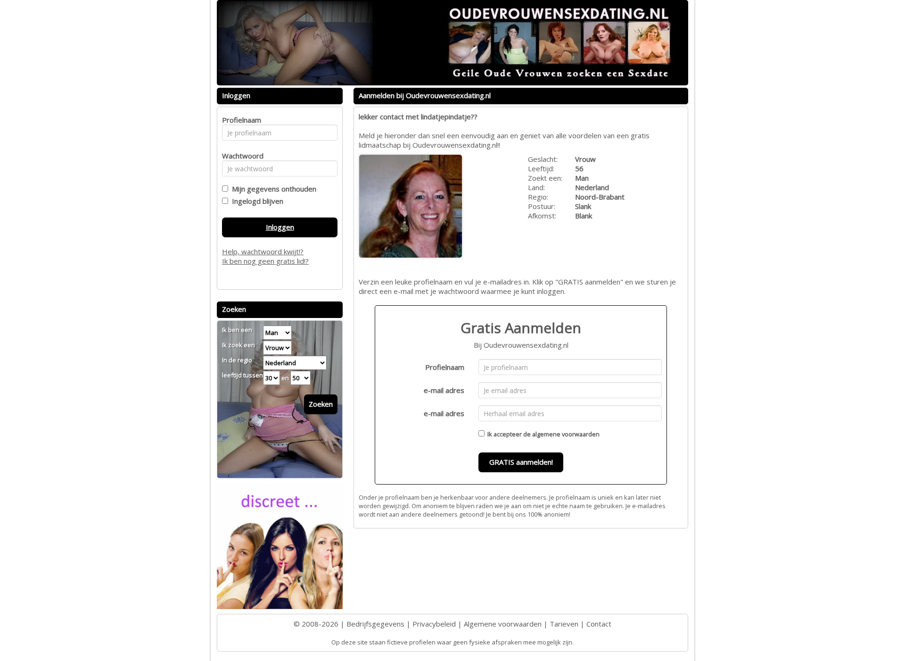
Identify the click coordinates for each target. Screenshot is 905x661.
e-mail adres (444, 390)
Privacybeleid (434, 623)
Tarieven (564, 623)
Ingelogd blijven (255, 201)
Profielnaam (444, 367)
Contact (598, 623)
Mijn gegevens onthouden (272, 188)
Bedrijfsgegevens (375, 623)
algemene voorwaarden (566, 434)
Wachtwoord (240, 155)
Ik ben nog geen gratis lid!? (265, 261)
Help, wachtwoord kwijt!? (263, 251)
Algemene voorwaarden (503, 623)
